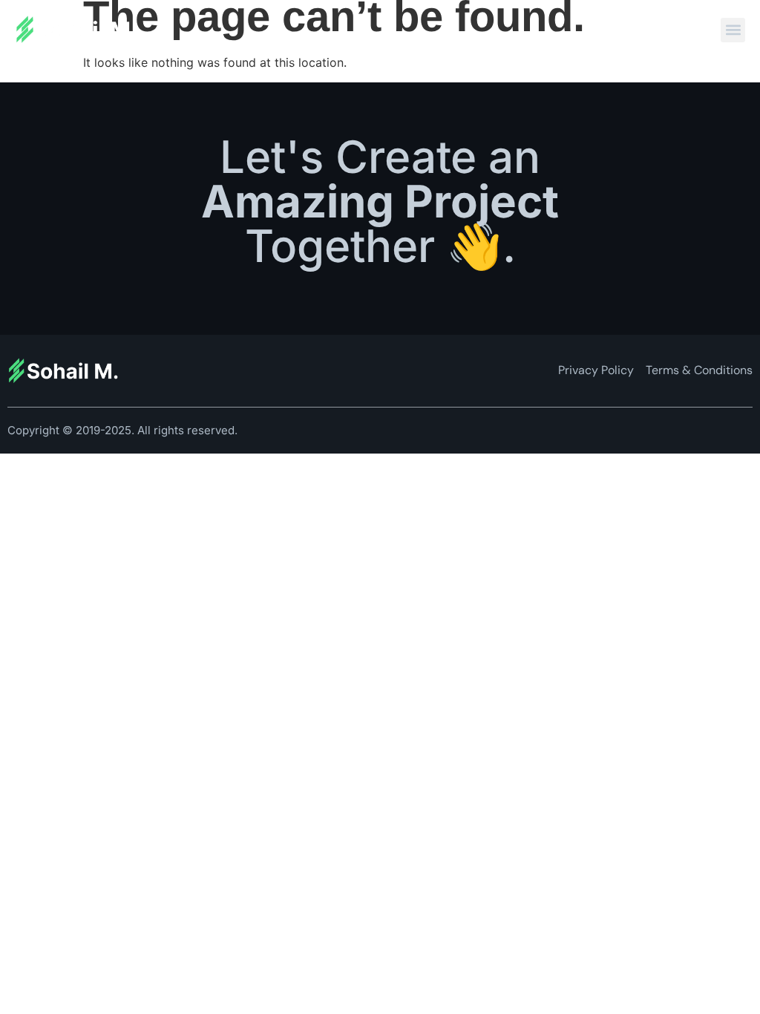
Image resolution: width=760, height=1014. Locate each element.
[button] (733, 30)
